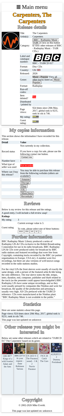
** (36, 232)
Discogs (25, 182)
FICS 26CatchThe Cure (44, 358)
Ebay (23, 186)
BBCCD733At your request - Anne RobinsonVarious (20, 362)
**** (26, 232)
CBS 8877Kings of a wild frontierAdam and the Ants (7, 361)
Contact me (26, 157)
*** (32, 232)
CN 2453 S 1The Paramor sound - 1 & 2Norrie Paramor (32, 362)
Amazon (25, 179)
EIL (23, 189)
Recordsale (26, 196)
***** (21, 232)
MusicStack (27, 193)
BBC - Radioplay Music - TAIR (45, 41)
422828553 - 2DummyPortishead (56, 358)
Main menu (34, 7)
